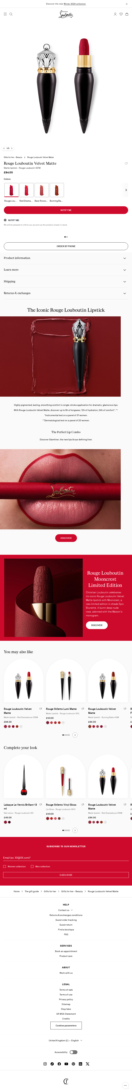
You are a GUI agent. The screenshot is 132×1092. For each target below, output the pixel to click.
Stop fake (66, 1009)
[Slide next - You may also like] (75, 735)
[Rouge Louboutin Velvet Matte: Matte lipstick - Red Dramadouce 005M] (23, 680)
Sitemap (66, 1004)
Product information (17, 258)
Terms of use (66, 994)
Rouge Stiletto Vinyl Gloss (61, 804)
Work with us (66, 973)
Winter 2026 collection (75, 4)
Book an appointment (66, 951)
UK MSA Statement (66, 1014)
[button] (125, 1085)
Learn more (11, 270)
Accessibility (61, 1052)
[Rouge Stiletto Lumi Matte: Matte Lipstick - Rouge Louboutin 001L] (66, 680)
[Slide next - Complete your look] (75, 830)
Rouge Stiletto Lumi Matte (61, 708)
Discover (66, 538)
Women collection (17, 866)
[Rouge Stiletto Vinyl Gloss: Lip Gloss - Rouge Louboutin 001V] (66, 776)
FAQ (66, 934)
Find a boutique (66, 929)
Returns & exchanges (17, 293)
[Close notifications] (126, 4)
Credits (66, 1018)
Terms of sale (66, 989)
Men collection (42, 866)
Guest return (66, 924)
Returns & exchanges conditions (66, 915)
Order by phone (66, 246)
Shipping (9, 281)
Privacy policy (66, 999)
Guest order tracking (66, 920)
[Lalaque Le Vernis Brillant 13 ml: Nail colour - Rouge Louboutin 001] (23, 776)
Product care (66, 956)
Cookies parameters (66, 1025)
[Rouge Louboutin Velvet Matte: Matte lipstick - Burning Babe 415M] (108, 680)
